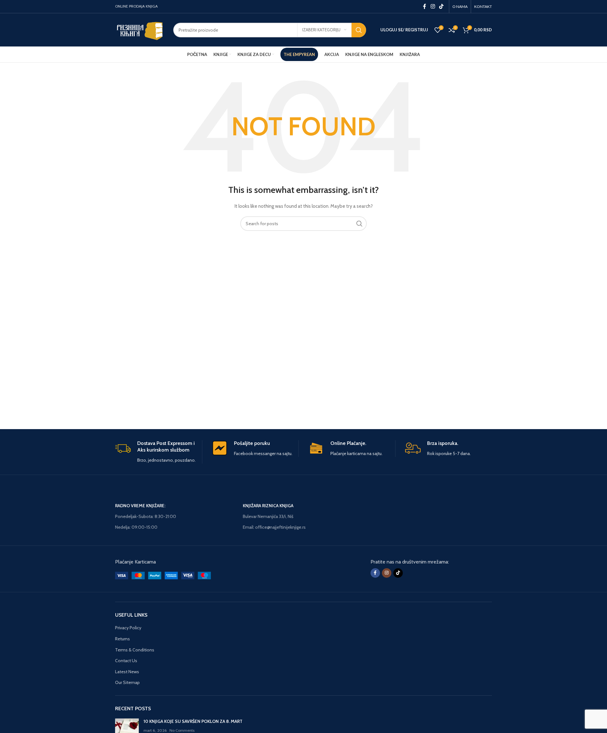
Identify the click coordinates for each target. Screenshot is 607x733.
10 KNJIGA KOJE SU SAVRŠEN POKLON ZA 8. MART (193, 721)
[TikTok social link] (441, 6)
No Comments (181, 730)
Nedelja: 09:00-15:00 (136, 527)
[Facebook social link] (424, 6)
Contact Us (126, 660)
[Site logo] (139, 29)
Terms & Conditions (134, 650)
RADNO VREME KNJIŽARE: (140, 505)
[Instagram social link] (432, 6)
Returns (122, 639)
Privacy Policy (128, 628)
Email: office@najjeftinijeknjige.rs (274, 527)
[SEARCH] (359, 30)
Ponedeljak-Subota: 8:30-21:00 (145, 516)
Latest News (127, 671)
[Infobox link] (158, 452)
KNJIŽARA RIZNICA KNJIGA (268, 505)
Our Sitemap (127, 682)
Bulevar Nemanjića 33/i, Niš (268, 516)
